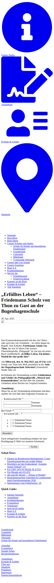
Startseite (11, 235)
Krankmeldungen (15, 270)
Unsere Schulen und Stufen (20, 243)
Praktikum (6, 569)
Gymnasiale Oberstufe (23, 259)
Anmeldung (12, 497)
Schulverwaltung (21, 279)
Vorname (35, 402)
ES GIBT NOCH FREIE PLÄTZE (24, 469)
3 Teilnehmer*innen (22, 426)
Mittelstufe (18, 257)
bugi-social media (15, 508)
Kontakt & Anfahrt (16, 284)
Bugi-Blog (12, 238)
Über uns (5, 564)
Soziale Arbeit (8, 551)
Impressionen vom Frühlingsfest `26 (24, 483)
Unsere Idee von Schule (18, 262)
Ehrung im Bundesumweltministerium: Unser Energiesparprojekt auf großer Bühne (28, 460)
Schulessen (12, 505)
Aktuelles (5, 545)
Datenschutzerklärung (11, 575)
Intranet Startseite (15, 495)
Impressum (6, 572)
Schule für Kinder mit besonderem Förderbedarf (24, 540)
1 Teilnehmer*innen (22, 420)
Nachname (36, 405)
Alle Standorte (14, 287)
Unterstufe (18, 254)
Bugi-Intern (12, 240)
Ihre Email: (7, 410)
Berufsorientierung (10, 553)
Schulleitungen (20, 276)
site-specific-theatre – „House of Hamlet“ (26, 475)
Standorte (5, 567)
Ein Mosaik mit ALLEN (18, 472)
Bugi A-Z (11, 268)
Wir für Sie (12, 273)
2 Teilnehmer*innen (22, 423)
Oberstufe (5, 537)
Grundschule (19, 251)
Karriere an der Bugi (17, 281)
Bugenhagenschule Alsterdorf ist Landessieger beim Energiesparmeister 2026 (29, 479)
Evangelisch (13, 503)
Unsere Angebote (15, 265)
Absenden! (7, 433)
